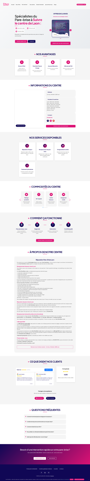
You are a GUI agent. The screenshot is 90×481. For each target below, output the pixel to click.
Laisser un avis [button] (49, 369)
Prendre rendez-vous (21, 41)
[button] (60, 38)
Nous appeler (52, 458)
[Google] (54, 121)
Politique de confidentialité (79, 479)
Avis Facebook (51, 398)
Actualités (56, 468)
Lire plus (31, 383)
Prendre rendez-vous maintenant (60, 126)
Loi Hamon (62, 468)
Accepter (71, 479)
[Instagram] (51, 121)
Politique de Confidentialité (31, 468)
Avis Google (39, 398)
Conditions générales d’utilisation (45, 468)
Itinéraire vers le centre (21, 125)
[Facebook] (48, 121)
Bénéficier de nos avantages (60, 43)
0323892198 (31, 41)
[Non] (88, 479)
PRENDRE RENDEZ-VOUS (81, 4)
